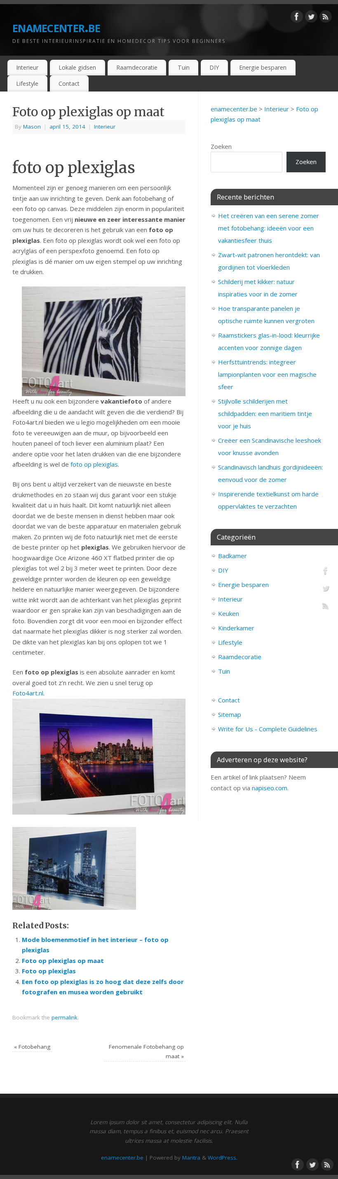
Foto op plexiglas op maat (63, 960)
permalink (64, 1017)
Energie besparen (262, 67)
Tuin (184, 67)
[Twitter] (311, 18)
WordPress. (222, 1157)
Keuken (228, 613)
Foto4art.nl (27, 693)
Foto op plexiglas (49, 971)
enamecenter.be (56, 26)
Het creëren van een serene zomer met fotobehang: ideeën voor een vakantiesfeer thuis (268, 227)
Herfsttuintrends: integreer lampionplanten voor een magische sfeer (267, 374)
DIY (214, 67)
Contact (69, 83)
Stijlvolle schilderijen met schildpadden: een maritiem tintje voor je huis (265, 413)
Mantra (191, 1157)
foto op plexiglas (94, 464)
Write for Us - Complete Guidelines (267, 729)
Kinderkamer (236, 628)
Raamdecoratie (136, 67)
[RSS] (325, 18)
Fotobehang (32, 1046)
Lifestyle (27, 83)
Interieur (27, 67)
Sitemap (229, 714)
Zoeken (221, 146)
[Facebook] (297, 18)
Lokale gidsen (77, 67)
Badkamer (232, 556)
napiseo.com (269, 788)
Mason (32, 126)
